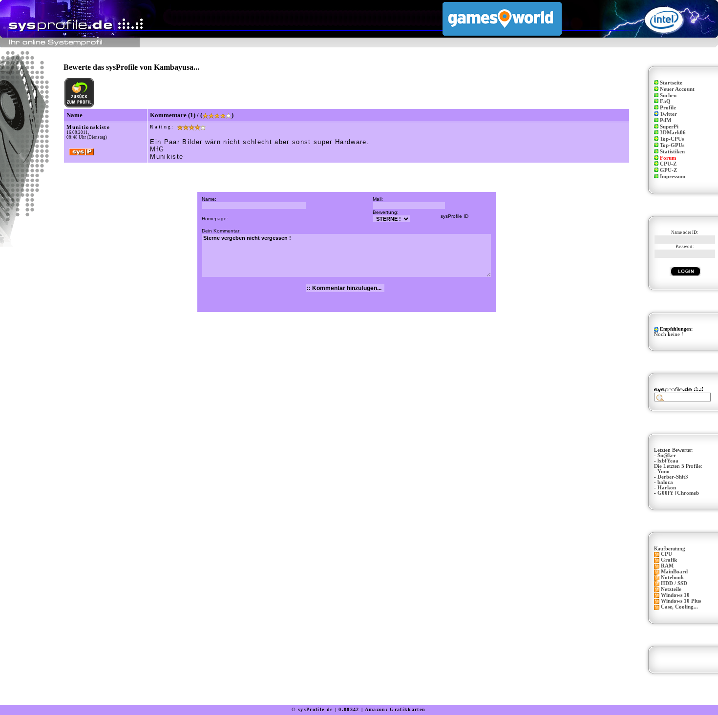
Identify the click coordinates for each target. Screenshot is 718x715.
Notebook (672, 577)
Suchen (668, 95)
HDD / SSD (674, 583)
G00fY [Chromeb (678, 493)
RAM (667, 565)
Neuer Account (677, 89)
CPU (666, 554)
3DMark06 (673, 132)
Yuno (663, 471)
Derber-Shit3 (672, 477)
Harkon (666, 487)
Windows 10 (675, 595)
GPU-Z (668, 170)
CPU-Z (668, 164)
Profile (668, 107)
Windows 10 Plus (681, 601)
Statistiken (672, 151)
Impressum (672, 176)
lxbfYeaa (667, 460)
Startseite (671, 82)
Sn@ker (666, 455)
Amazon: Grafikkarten (395, 709)
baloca (665, 482)
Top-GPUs (672, 145)
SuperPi (669, 126)
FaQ (665, 101)
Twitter (668, 114)
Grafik (669, 560)
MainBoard (674, 571)
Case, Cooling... (679, 607)
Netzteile (671, 589)
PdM (665, 120)
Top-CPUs (672, 139)
